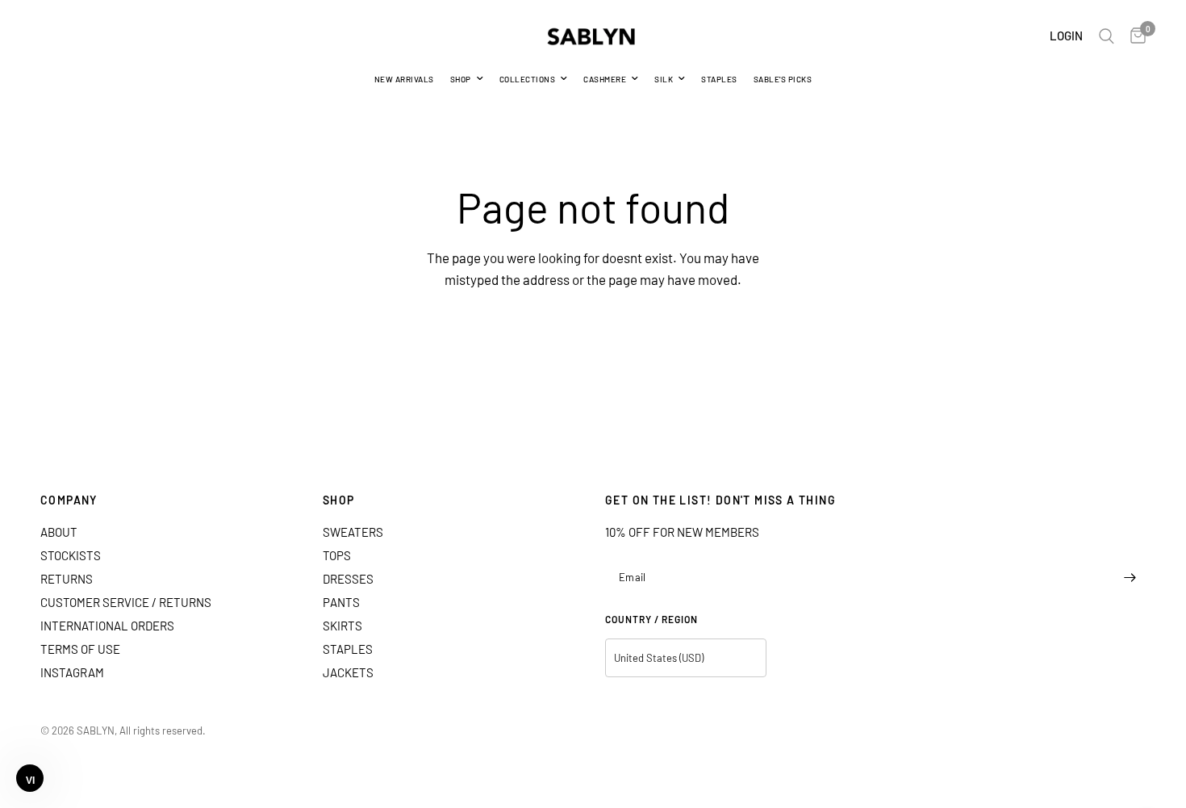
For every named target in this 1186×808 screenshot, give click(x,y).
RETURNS (66, 578)
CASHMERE (604, 79)
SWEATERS (353, 532)
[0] (1134, 36)
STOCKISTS (70, 555)
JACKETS (348, 672)
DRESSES (348, 578)
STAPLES (719, 79)
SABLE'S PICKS (783, 79)
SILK (663, 79)
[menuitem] (404, 79)
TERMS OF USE (80, 649)
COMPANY (69, 500)
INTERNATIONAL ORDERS (107, 625)
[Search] (1106, 36)
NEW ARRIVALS (404, 79)
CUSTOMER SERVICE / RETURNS (125, 602)
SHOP (460, 79)
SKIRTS (342, 625)
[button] (30, 778)
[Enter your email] (1129, 577)
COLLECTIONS (527, 79)
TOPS (337, 555)
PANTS (341, 602)
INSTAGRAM (72, 672)
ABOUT (58, 532)
